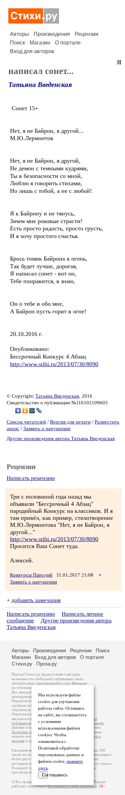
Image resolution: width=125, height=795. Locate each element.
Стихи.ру (22, 664)
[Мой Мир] (32, 410)
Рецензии (86, 34)
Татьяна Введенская (40, 85)
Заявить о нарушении (46, 428)
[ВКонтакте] (18, 410)
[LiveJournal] (39, 410)
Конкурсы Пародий (31, 575)
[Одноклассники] (25, 410)
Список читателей (26, 422)
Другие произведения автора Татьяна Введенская (61, 438)
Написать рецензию (31, 478)
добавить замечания (36, 600)
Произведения (52, 34)
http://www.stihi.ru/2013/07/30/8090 (54, 364)
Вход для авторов (32, 51)
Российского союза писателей (72, 786)
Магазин (40, 42)
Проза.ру (46, 664)
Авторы (19, 34)
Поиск (17, 42)
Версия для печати (70, 422)
